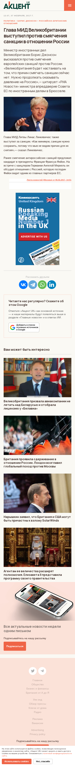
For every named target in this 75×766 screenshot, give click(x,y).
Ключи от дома (37, 707)
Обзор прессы (37, 703)
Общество (37, 684)
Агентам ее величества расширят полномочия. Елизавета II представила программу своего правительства (33, 574)
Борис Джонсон (27, 21)
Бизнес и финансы (37, 688)
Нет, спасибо (43, 761)
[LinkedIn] (51, 284)
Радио (37, 712)
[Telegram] (32, 284)
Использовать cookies (17, 761)
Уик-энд (37, 699)
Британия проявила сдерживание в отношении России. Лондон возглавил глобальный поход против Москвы (33, 462)
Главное (37, 680)
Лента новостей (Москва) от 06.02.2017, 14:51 (49, 180)
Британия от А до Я (37, 692)
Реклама (37, 719)
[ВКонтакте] (23, 284)
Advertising (37, 730)
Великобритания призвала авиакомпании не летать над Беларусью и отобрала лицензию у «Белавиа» (37, 404)
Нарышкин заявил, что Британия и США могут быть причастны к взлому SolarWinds (37, 518)
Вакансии (37, 723)
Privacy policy (37, 734)
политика (9, 21)
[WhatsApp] (42, 284)
